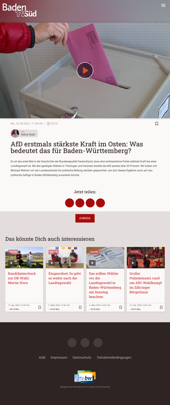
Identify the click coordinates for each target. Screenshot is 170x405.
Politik (13, 252)
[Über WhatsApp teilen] (90, 202)
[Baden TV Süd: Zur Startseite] (19, 10)
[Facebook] (72, 342)
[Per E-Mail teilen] (100, 202)
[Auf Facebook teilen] (69, 202)
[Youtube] (97, 342)
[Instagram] (85, 342)
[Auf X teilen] (79, 202)
